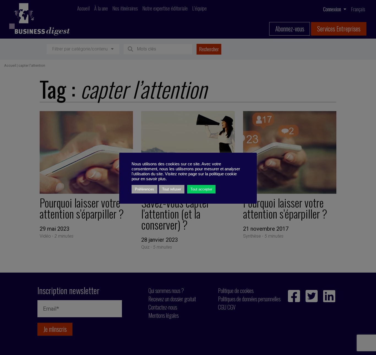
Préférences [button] (144, 189)
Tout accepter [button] (201, 189)
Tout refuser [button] (171, 189)
